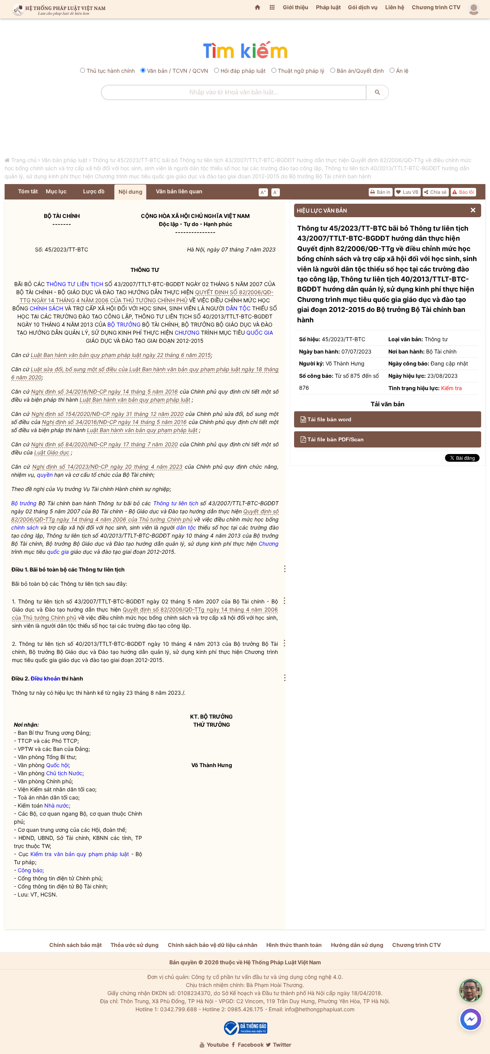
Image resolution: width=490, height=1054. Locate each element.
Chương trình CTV (436, 7)
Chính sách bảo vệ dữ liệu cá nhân (213, 945)
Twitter (281, 1044)
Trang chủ (24, 160)
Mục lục (56, 191)
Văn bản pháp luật (64, 160)
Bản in (383, 192)
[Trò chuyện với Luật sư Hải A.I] (470, 990)
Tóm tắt (28, 191)
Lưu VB (410, 192)
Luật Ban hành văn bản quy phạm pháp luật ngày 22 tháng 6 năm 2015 (121, 355)
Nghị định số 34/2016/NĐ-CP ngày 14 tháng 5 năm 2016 (104, 391)
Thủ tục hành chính (111, 70)
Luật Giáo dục (51, 452)
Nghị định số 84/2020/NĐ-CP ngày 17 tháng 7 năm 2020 (104, 444)
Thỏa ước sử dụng (134, 945)
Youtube (217, 1044)
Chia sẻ (438, 192)
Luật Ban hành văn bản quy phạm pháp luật (135, 399)
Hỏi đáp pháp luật (243, 70)
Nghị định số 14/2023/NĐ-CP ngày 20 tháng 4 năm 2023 (107, 466)
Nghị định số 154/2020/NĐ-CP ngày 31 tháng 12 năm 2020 (108, 414)
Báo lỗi (466, 192)
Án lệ (402, 70)
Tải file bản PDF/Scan (336, 439)
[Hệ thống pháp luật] (57, 9)
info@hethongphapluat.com (320, 1009)
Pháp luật (328, 7)
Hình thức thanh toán (294, 945)
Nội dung (130, 191)
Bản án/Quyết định (360, 70)
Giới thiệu (295, 7)
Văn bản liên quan (179, 191)
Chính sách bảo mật (75, 945)
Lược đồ (94, 191)
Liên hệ (394, 7)
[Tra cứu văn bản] (245, 50)
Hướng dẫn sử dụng (357, 945)
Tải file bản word (329, 419)
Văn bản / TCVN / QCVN (177, 70)
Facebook (250, 1044)
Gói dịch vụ (363, 7)
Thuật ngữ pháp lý (301, 70)
